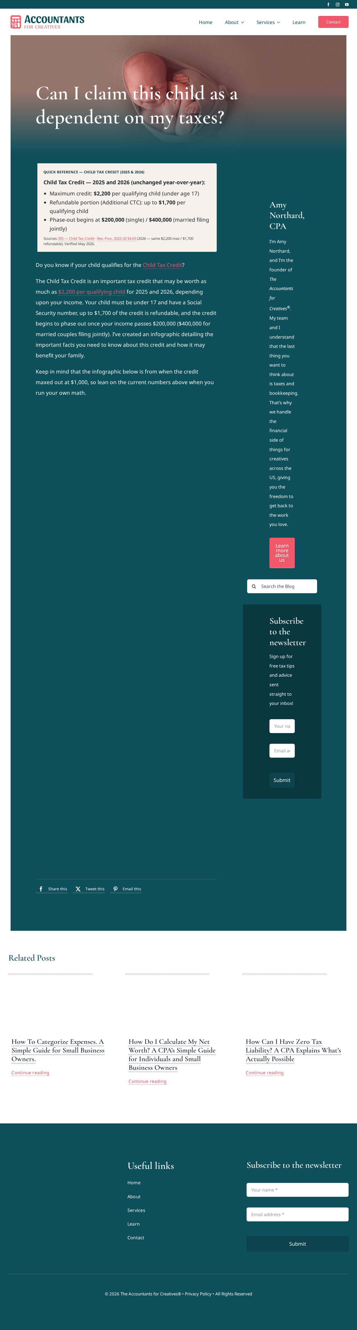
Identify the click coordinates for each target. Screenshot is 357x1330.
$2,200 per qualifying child (91, 291)
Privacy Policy (198, 1293)
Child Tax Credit (162, 265)
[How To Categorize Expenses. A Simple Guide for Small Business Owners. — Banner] (50, 970)
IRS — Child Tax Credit (76, 238)
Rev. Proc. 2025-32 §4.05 (116, 238)
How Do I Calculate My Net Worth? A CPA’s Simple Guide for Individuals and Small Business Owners (172, 1054)
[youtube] (347, 4)
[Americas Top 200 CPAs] (59, 1204)
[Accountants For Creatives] (22, 1162)
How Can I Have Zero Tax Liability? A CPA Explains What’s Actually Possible (293, 1050)
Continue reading (30, 1073)
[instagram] (337, 4)
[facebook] (328, 4)
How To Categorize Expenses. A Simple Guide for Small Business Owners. (58, 1050)
